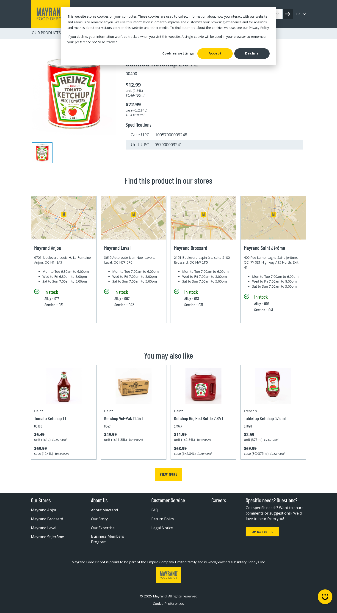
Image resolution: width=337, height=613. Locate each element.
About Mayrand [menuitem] (104, 509)
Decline (252, 53)
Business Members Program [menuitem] (107, 539)
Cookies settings (178, 53)
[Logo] (168, 575)
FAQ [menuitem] (154, 509)
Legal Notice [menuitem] (162, 527)
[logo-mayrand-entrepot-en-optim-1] (50, 14)
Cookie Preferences (168, 603)
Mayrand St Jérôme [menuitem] (47, 536)
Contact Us (259, 532)
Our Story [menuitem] (99, 518)
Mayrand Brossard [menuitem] (47, 518)
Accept (215, 53)
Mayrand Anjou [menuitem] (44, 509)
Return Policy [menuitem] (162, 518)
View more (168, 474)
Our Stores (41, 500)
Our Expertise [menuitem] (103, 527)
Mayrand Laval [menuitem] (43, 527)
